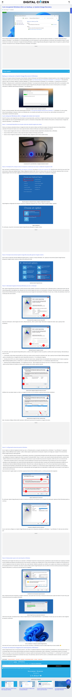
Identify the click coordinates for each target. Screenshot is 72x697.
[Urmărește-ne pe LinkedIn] (37, 676)
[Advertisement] (36, 57)
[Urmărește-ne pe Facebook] (39, 676)
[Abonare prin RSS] (33, 676)
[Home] (36, 2)
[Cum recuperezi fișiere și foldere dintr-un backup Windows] (27, 686)
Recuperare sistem (29, 659)
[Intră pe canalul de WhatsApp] (31, 676)
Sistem (35, 659)
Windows (40, 659)
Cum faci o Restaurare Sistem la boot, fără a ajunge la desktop (8, 689)
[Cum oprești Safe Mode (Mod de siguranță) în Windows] (63, 686)
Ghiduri (22, 659)
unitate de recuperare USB (44, 169)
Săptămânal (21, 662)
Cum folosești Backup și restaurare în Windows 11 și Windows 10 (46, 79)
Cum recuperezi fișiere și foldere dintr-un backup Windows (27, 689)
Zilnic (15, 662)
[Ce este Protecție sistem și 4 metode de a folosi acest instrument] (45, 686)
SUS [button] (68, 687)
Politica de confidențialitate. (36, 663)
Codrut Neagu (5, 9)
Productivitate (11, 659)
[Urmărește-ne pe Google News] (35, 676)
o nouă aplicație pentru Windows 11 (42, 110)
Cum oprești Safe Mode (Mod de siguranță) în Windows (61, 689)
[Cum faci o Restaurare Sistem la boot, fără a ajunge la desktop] (9, 686)
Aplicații (18, 659)
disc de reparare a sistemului (26, 169)
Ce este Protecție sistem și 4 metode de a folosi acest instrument (45, 689)
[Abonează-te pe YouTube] (41, 676)
